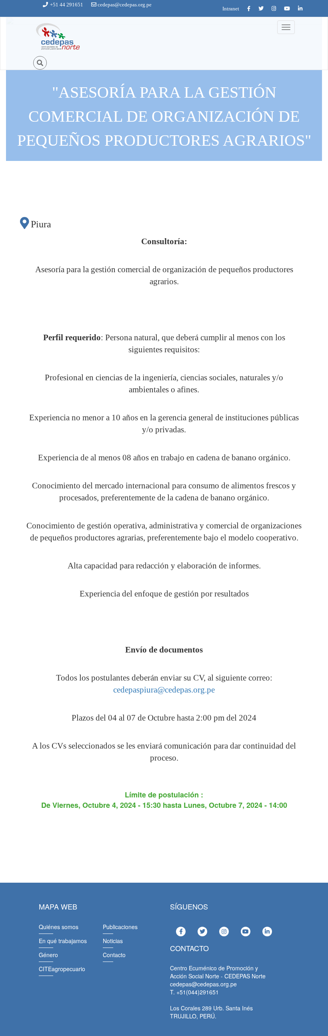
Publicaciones (120, 927)
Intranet (230, 9)
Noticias (113, 941)
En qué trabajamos (63, 941)
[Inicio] (57, 36)
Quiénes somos (58, 927)
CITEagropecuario (62, 969)
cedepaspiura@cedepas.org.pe (164, 690)
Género (48, 955)
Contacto (114, 955)
